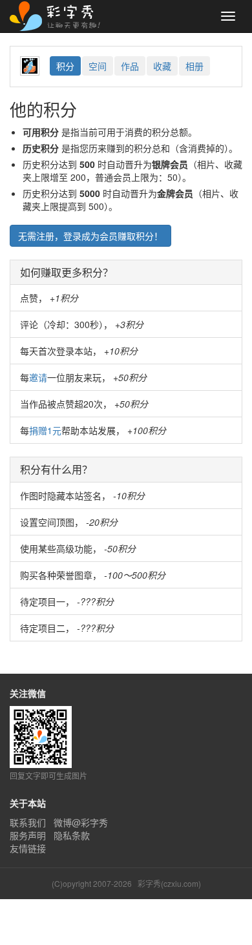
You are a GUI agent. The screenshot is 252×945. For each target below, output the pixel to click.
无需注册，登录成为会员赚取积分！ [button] (90, 235)
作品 (130, 65)
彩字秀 (59, 16)
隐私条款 (72, 835)
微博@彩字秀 (81, 822)
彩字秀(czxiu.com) (169, 883)
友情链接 (28, 848)
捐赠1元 (45, 430)
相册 (194, 65)
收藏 (162, 65)
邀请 (38, 377)
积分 (65, 65)
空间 (98, 65)
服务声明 (28, 835)
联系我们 (28, 822)
